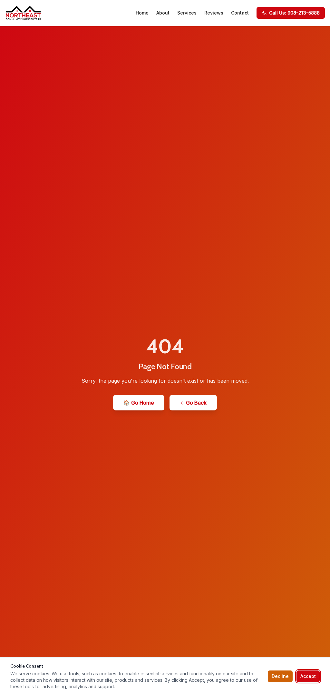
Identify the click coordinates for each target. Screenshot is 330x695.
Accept (308, 676)
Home (142, 12)
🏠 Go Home (138, 402)
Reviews (213, 12)
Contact (240, 12)
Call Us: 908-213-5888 (294, 12)
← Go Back (193, 402)
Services (187, 12)
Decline (280, 676)
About (163, 12)
